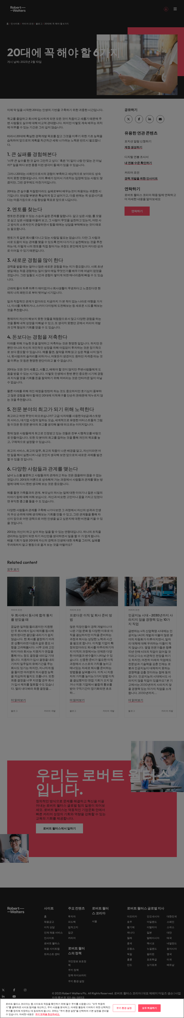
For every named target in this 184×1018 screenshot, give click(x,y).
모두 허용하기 (149, 1008)
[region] (92, 1008)
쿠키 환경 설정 (124, 1008)
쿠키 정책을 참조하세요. (47, 1014)
